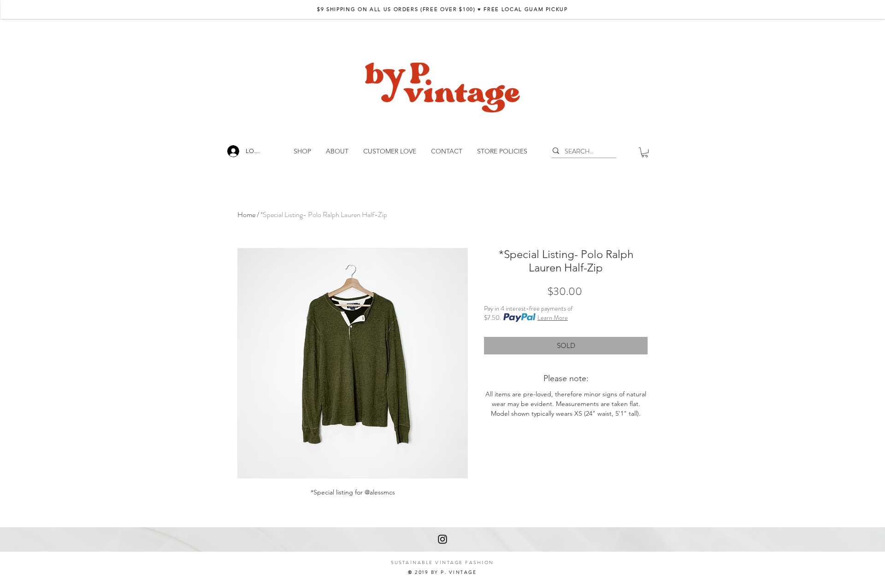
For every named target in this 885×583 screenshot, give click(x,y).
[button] (644, 152)
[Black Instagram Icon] (442, 539)
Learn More (552, 317)
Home (246, 214)
